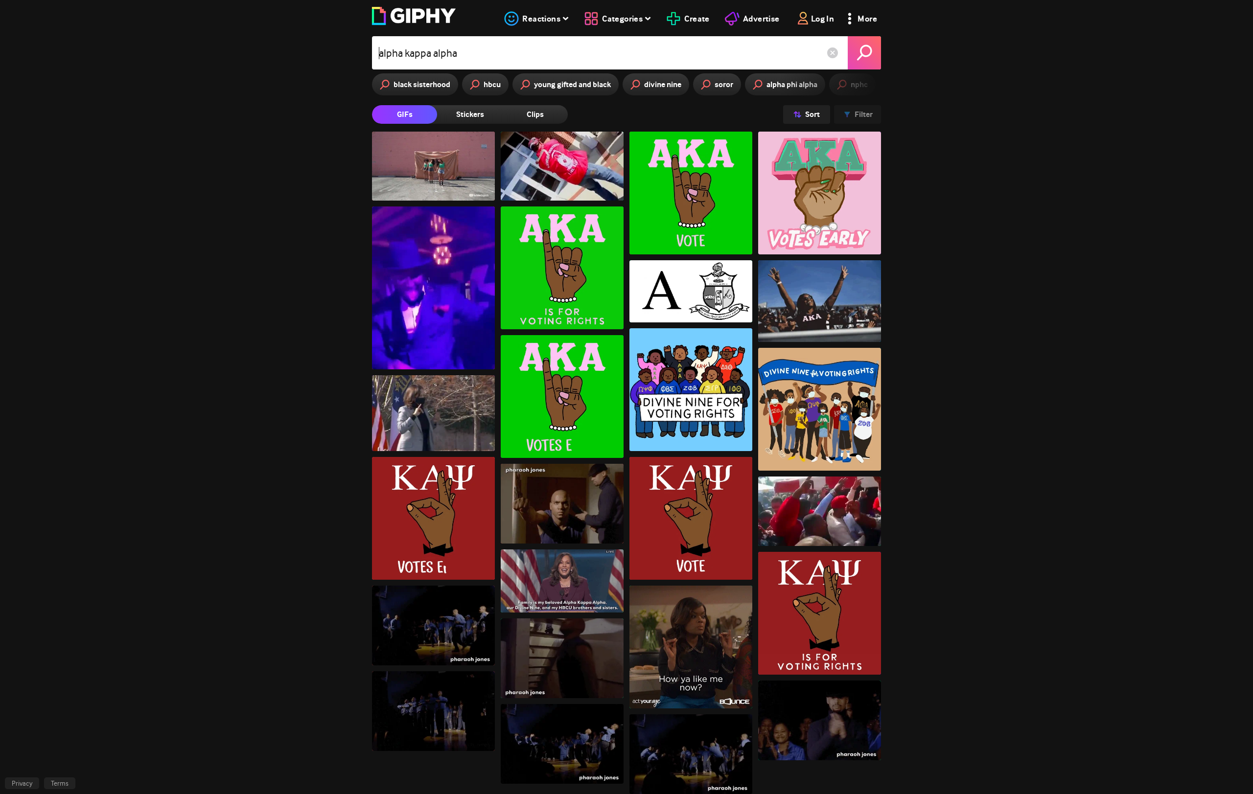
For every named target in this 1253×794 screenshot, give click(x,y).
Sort (812, 114)
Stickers (470, 114)
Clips (535, 114)
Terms (60, 783)
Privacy (22, 783)
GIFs (405, 114)
